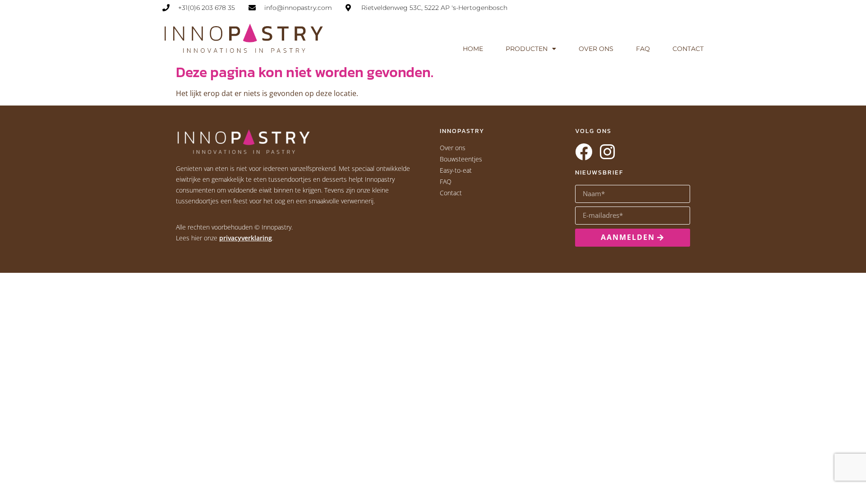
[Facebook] (583, 152)
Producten (527, 49)
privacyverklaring (245, 238)
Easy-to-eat (456, 170)
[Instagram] (607, 152)
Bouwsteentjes (461, 159)
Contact (688, 49)
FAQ (643, 49)
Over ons (596, 49)
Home (473, 49)
